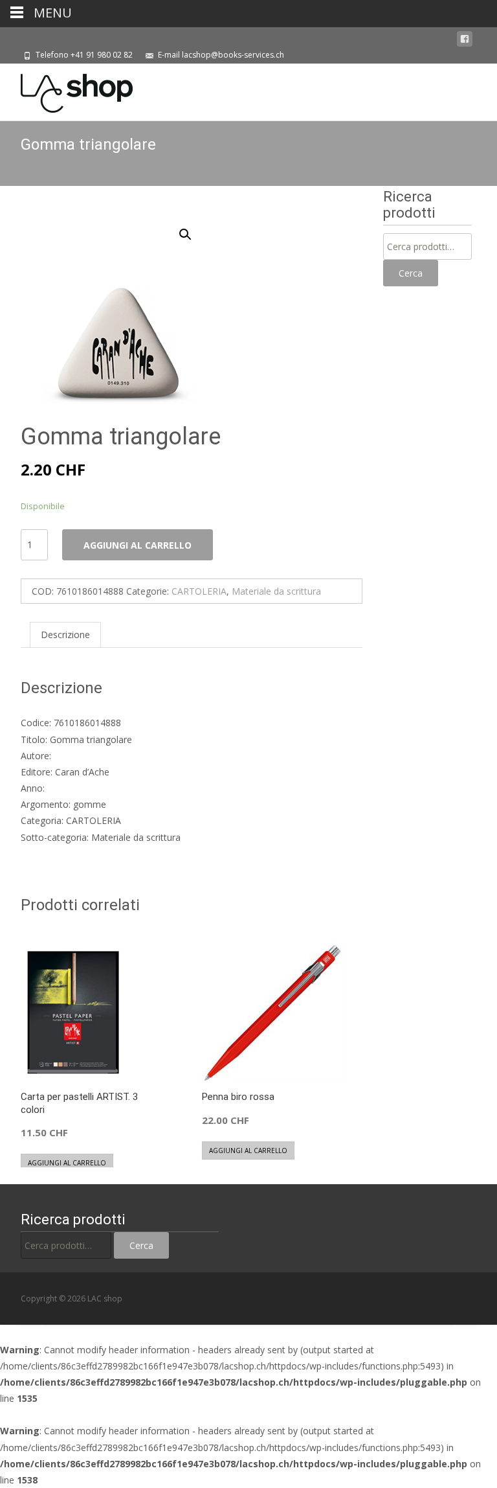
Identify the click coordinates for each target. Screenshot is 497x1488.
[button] (192, 228)
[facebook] (464, 39)
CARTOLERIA (198, 591)
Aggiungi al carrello (137, 545)
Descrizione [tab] (65, 634)
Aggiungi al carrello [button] (67, 1162)
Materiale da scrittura (276, 591)
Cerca (411, 273)
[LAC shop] (66, 90)
